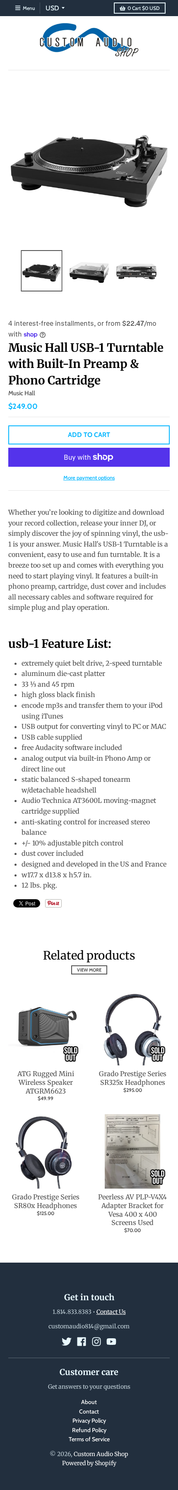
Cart (143, 8)
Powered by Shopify (89, 1463)
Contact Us (111, 1312)
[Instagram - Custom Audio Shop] (96, 1342)
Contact (89, 1411)
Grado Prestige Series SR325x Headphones (132, 1078)
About (89, 1402)
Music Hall (21, 393)
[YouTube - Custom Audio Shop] (111, 1342)
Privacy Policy (89, 1420)
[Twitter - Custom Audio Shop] (67, 1342)
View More (89, 970)
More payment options (89, 477)
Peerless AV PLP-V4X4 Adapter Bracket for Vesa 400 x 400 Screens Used (132, 1210)
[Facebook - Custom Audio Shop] (82, 1342)
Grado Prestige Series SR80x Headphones (45, 1201)
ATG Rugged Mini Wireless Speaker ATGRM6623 (45, 1082)
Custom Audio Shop (101, 1454)
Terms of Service (89, 1439)
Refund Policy (89, 1430)
